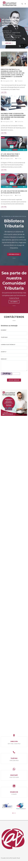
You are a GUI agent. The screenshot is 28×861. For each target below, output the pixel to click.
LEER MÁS (8, 43)
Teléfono (4, 337)
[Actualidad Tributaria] (9, 3)
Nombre (4, 330)
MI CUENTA (14, 301)
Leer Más (3, 92)
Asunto (4, 351)
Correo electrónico (8, 344)
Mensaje (4, 359)
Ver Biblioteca (14, 254)
